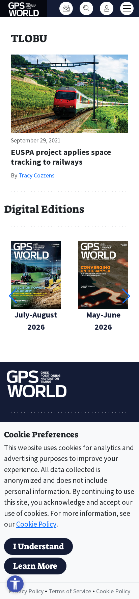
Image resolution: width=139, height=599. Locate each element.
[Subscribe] (66, 8)
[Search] (86, 8)
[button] (126, 296)
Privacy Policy (26, 591)
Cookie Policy (36, 524)
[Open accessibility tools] (15, 583)
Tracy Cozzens (37, 175)
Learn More (35, 566)
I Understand (38, 546)
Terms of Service (70, 591)
